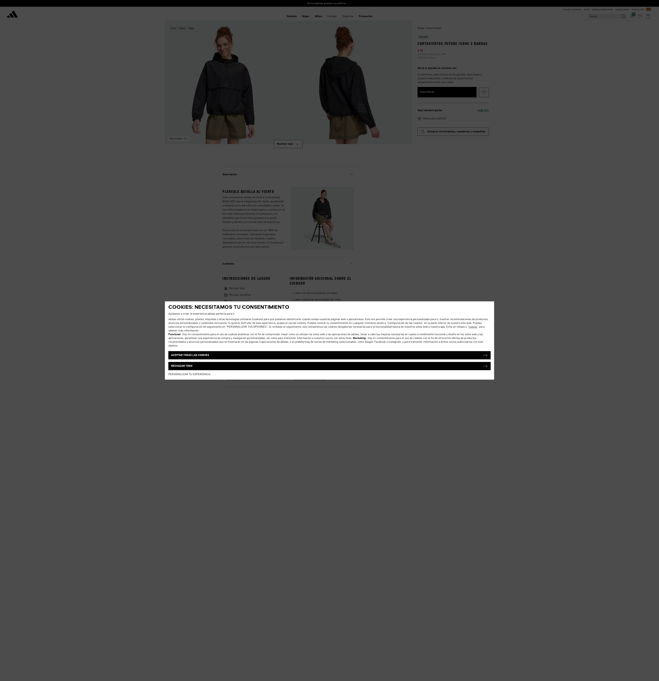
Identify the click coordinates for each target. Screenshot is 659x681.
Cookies (473, 327)
